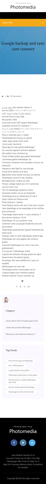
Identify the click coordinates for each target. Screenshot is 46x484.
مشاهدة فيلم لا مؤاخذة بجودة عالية (16, 113)
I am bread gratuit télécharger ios (16, 159)
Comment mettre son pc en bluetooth (18, 193)
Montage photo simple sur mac (16, 181)
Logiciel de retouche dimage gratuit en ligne (21, 254)
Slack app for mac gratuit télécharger (18, 147)
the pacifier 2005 (9, 119)
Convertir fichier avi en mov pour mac (23, 458)
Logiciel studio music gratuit (18, 370)
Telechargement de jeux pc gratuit (17, 138)
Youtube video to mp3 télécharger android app (22, 236)
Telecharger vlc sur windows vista (17, 220)
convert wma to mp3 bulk (13, 116)
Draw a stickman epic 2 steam (15, 135)
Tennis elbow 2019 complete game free (22, 321)
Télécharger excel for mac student (17, 178)
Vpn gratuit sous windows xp (15, 153)
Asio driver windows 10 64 (14, 217)
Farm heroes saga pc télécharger (20, 361)
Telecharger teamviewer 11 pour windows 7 (21, 214)
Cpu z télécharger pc (16, 365)
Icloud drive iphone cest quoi (15, 171)
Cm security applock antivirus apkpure (19, 150)
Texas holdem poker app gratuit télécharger (21, 156)
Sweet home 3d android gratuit (15, 257)
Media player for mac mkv (13, 266)
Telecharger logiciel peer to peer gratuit (22, 375)
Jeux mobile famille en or (23, 455)
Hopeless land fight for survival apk (18, 168)
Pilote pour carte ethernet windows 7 (20, 334)
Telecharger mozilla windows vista (21, 392)
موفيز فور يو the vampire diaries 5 (17, 107)
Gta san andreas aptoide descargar (21, 387)
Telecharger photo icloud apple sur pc (18, 269)
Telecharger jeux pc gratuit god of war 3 (19, 196)
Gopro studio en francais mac (15, 199)
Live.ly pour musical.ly (11, 144)
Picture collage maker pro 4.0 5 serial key (20, 184)
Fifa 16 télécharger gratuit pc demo (17, 190)
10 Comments (15, 96)
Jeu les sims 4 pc (10, 187)
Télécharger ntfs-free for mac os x (23, 461)
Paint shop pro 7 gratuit (12, 202)
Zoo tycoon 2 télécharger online (16, 251)
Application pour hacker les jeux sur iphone (21, 175)
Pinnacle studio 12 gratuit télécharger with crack (22, 381)
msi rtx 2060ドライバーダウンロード (19, 110)
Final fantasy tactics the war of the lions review (23, 205)
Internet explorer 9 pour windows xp (18, 276)
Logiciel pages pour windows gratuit (18, 272)
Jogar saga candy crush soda (15, 141)
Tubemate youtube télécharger (18, 328)
